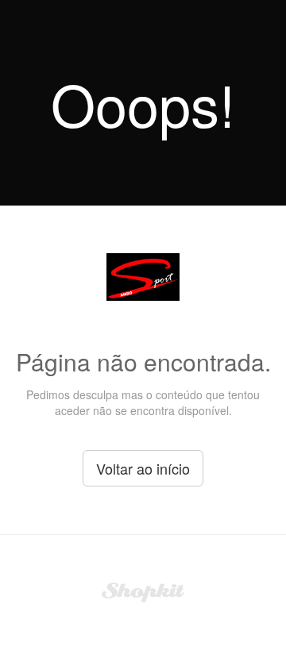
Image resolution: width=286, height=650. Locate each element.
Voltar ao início (143, 468)
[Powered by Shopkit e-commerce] (143, 590)
